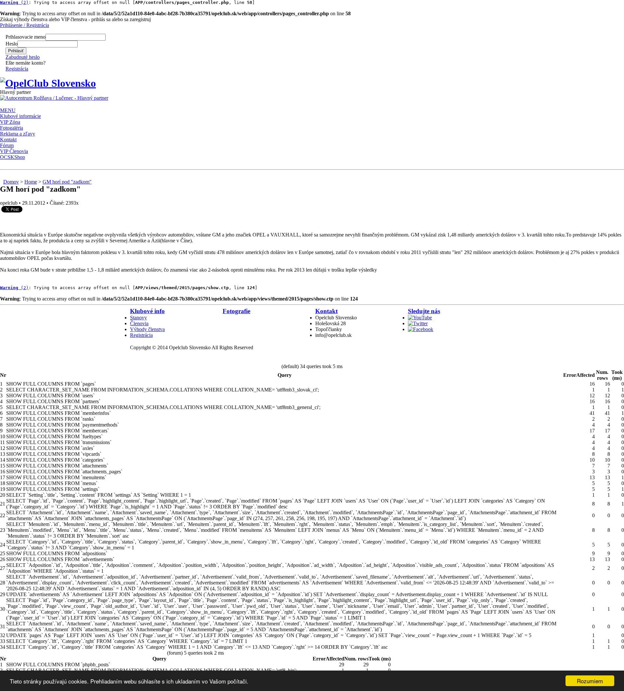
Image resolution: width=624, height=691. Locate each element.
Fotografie (236, 311)
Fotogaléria (11, 128)
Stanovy (138, 317)
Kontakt (8, 139)
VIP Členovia (14, 151)
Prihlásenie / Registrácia (24, 25)
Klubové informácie (20, 116)
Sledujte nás (424, 311)
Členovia (139, 323)
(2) (14, 2)
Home (30, 182)
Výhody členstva (147, 329)
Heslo (12, 43)
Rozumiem (590, 681)
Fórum (7, 145)
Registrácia (17, 68)
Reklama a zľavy (17, 133)
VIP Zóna (10, 122)
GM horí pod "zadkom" (67, 182)
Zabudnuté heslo (23, 57)
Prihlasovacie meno (26, 37)
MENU (8, 110)
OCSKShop (12, 157)
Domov (11, 182)
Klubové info (147, 311)
